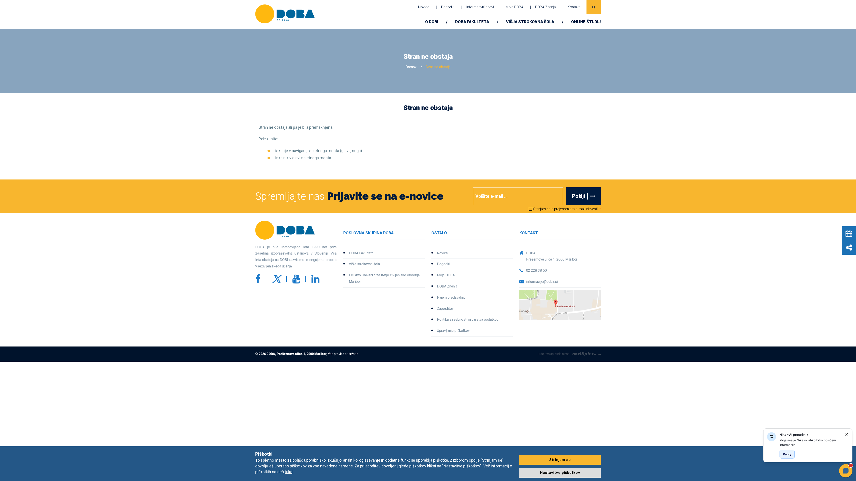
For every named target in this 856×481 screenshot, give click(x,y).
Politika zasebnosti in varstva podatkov (467, 319)
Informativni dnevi (480, 7)
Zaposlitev (445, 308)
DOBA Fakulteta (361, 253)
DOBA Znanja (545, 7)
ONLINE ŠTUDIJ (586, 21)
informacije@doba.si (542, 281)
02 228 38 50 (536, 270)
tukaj (289, 471)
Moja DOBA (514, 7)
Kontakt (574, 7)
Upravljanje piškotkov (453, 330)
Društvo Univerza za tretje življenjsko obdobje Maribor (384, 278)
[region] (811, 442)
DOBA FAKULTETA (472, 21)
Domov (411, 67)
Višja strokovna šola (530, 21)
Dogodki (447, 7)
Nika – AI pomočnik (794, 434)
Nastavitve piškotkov (560, 473)
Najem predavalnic (451, 297)
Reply (787, 454)
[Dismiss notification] (847, 434)
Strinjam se (560, 460)
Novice (423, 7)
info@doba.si (521, 241)
